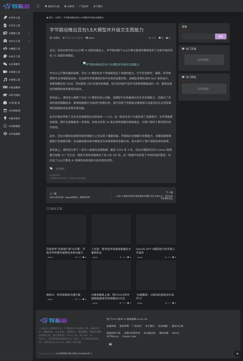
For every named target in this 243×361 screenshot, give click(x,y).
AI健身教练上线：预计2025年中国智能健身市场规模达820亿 (110, 296)
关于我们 (98, 6)
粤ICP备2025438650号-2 (80, 353)
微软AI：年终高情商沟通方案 (63, 294)
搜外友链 (163, 332)
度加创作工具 (114, 332)
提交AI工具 (53, 6)
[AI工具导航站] (54, 321)
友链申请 (111, 325)
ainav (91, 37)
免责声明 (124, 325)
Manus (175, 332)
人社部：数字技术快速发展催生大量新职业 (111, 250)
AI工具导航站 (62, 353)
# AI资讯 (60, 168)
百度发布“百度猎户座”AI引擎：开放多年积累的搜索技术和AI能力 (65, 250)
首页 (51, 17)
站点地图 (162, 325)
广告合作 (83, 6)
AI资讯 (70, 6)
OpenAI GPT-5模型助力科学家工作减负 (155, 250)
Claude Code (129, 336)
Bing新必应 (150, 332)
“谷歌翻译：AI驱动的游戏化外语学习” (155, 296)
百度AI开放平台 (132, 332)
